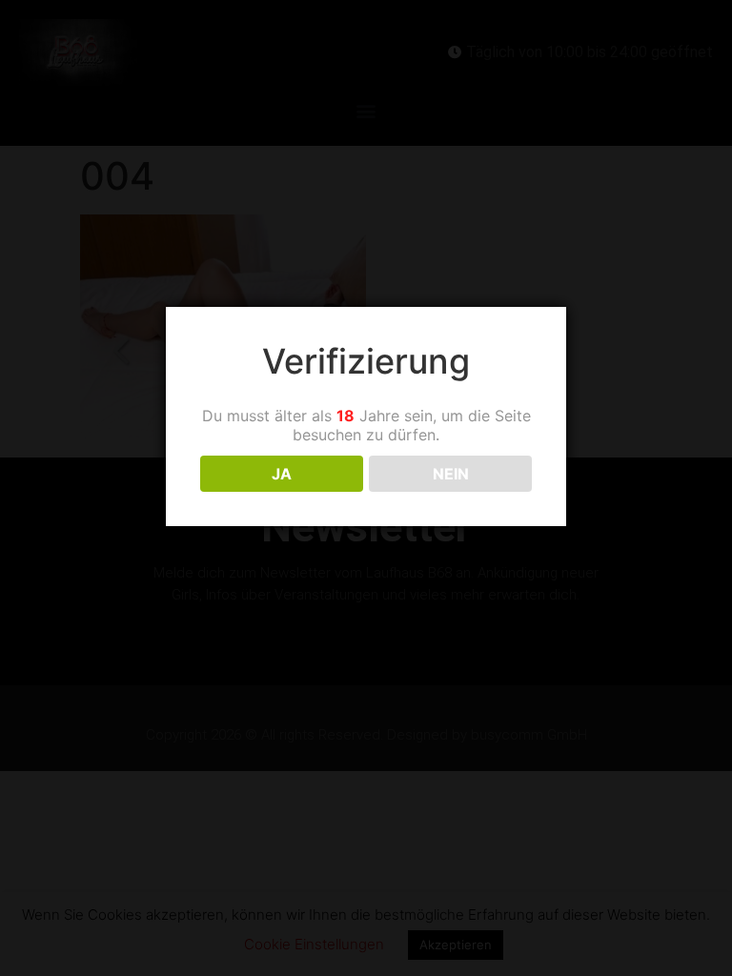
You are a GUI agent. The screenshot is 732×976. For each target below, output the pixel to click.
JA (282, 473)
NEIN (451, 473)
